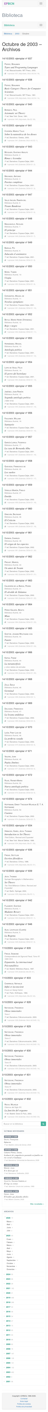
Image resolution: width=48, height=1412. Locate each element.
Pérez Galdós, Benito (14, 610)
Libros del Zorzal (20, 1145)
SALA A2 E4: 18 (33, 73)
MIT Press (27, 70)
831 (16, 1093)
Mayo (9, 1251)
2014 (8, 1320)
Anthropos (19, 993)
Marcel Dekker (23, 840)
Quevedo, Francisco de (15, 466)
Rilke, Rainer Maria (13, 780)
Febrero (10, 1242)
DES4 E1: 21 (31, 574)
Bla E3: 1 (30, 894)
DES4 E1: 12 (31, 356)
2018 (8, 1302)
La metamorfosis (13, 663)
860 (16, 526)
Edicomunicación (25, 1017)
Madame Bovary (13, 911)
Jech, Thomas (26, 831)
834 (16, 843)
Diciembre (10, 1269)
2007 (8, 1353)
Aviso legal (24, 1401)
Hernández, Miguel (13, 343)
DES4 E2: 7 (30, 819)
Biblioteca (9, 25)
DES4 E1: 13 (31, 380)
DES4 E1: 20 (31, 550)
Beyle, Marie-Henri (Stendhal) (18, 319)
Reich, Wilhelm (11, 1104)
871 (16, 769)
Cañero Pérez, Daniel (13, 1152)
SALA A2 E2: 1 (31, 140)
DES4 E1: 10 (31, 308)
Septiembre (11, 1260)
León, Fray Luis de (13, 732)
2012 (8, 1330)
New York (13, 116)
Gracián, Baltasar (13, 514)
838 (16, 98)
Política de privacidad (24, 1406)
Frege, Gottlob (12, 855)
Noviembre (11, 1266)
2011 (8, 1334)
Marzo (9, 1221)
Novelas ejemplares (14, 301)
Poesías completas (13, 182)
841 (16, 140)
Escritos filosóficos (14, 858)
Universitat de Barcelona (26, 1160)
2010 (8, 1339)
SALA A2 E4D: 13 (32, 1044)
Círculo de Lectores (23, 1186)
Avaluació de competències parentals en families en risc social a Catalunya (23, 1156)
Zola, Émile (10, 684)
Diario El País (21, 1113)
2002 (8, 1376)
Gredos (21, 137)
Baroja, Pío (10, 248)
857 (16, 454)
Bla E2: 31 (31, 864)
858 (16, 478)
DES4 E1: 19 (31, 526)
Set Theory (10, 882)
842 (16, 918)
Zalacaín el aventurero (15, 253)
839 (16, 894)
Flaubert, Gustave (13, 906)
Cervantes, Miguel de (14, 295)
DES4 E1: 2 (30, 164)
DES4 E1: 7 (30, 236)
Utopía (8, 277)
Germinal (9, 690)
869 (16, 721)
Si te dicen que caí (11, 1170)
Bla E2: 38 (31, 119)
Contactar (24, 1398)
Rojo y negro (11, 325)
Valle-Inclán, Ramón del (15, 200)
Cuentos (8, 813)
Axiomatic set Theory (15, 113)
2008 (8, 1348)
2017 (8, 1306)
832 (16, 1117)
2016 (8, 1311)
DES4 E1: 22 (31, 598)
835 (16, 972)
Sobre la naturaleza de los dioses (21, 134)
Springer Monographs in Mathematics (19, 879)
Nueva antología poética (16, 786)
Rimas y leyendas (13, 158)
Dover (20, 116)
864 (16, 622)
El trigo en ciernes (11, 1183)
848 (16, 236)
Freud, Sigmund (12, 953)
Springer (18, 891)
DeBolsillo (20, 1173)
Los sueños (10, 472)
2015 (8, 1316)
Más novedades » (37, 1204)
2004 (8, 1367)
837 (16, 73)
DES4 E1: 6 (30, 212)
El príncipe (10, 230)
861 (16, 550)
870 (16, 745)
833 (16, 996)
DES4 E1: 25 (31, 673)
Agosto (9, 1257)
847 (16, 212)
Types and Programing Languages (21, 67)
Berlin (12, 891)
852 (16, 332)
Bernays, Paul (11, 110)
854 (16, 380)
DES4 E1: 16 (31, 454)
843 (16, 164)
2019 (8, 1297)
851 (16, 308)
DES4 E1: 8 (30, 260)
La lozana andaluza (14, 714)
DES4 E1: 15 (31, 430)
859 (16, 502)
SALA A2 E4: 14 (33, 98)
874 (16, 819)
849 (16, 260)
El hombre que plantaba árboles (16, 1196)
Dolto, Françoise (11, 1139)
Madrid (12, 968)
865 (16, 646)
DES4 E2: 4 (30, 769)
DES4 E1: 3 (30, 188)
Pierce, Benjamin (12, 64)
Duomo (17, 1199)
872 (16, 792)
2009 (8, 1344)
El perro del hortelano (15, 373)
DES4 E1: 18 (31, 502)
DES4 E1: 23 (31, 622)
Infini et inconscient (14, 986)
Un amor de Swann (14, 568)
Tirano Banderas (13, 206)
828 (16, 1020)
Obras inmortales (13, 1010)
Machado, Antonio (13, 176)
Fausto (8, 639)
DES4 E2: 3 (30, 745)
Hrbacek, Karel (12, 831)
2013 (8, 1325)
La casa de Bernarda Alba (17, 448)
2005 (8, 1362)
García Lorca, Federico (15, 442)
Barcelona (13, 137)
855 (16, 407)
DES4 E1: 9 (30, 284)
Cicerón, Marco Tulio (14, 131)
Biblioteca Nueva (22, 968)
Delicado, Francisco (14, 708)
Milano (11, 1199)
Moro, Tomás (11, 272)
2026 (8, 1217)
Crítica (20, 861)
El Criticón (10, 520)
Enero (9, 1239)
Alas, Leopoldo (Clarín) (15, 929)
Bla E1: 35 (31, 843)
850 (16, 284)
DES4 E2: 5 (30, 792)
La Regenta (10, 935)
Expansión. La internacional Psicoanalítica (18, 963)
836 (16, 864)
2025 (8, 1235)
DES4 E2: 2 (30, 721)
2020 (8, 1293)
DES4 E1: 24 (31, 646)
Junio (9, 1227)
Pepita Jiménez (12, 762)
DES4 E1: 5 (30, 942)
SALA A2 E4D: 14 (32, 1068)
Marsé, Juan (9, 1168)
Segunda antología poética (17, 397)
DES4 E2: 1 (30, 697)
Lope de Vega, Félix (13, 367)
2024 (8, 1274)
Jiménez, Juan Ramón (14, 391)
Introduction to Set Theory (17, 834)
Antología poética (13, 349)
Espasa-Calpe (23, 161)
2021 (8, 1288)
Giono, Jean (9, 1194)
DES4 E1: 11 (31, 332)
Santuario (9, 424)
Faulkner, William (13, 418)
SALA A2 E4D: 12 (32, 1020)
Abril (8, 1224)
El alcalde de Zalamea (15, 592)
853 (16, 356)
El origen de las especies (17, 544)
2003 (17, 33)
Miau (7, 615)
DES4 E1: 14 (31, 407)
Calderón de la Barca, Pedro (18, 586)
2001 (8, 1381)
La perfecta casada (14, 738)
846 (16, 942)
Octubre (10, 1263)
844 (16, 188)
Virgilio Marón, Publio (15, 490)
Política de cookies (24, 1404)
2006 (8, 1358)
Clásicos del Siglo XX (13, 1107)
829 (16, 1044)
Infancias (7, 1142)
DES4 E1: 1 (30, 918)
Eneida (8, 496)
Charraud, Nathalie (13, 983)
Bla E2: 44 (31, 996)
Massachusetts (15, 70)
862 (16, 574)
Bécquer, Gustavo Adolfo (16, 152)
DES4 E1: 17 (31, 478)
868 (16, 697)
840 (16, 119)
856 (16, 430)
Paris (12, 993)
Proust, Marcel (12, 562)
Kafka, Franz (10, 657)
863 (16, 598)
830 (16, 1068)
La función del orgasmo (16, 1110)
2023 (8, 1279)
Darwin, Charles (12, 538)
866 (16, 673)
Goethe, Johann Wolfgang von (18, 634)
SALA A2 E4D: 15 (32, 1093)
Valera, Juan (10, 756)
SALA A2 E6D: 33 (32, 1117)
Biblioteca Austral (11, 155)
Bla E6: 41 (30, 972)
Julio (8, 1230)
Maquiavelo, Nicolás (14, 224)
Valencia (12, 1186)
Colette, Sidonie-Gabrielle (15, 1181)
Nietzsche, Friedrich (14, 1007)
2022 (8, 1283)
